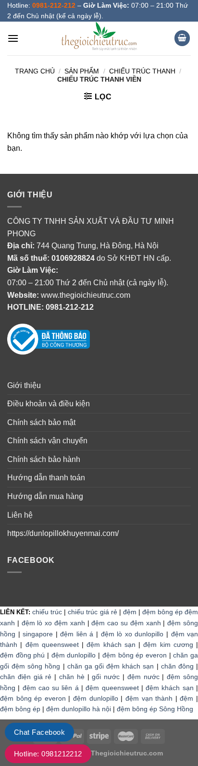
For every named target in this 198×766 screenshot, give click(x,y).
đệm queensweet (52, 644)
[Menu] (13, 38)
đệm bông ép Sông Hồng (155, 709)
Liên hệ (20, 515)
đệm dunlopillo (73, 655)
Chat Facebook (39, 732)
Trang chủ (35, 71)
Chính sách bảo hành (43, 459)
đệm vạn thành (149, 698)
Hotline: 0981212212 (48, 754)
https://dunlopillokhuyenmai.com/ (63, 533)
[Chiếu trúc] (99, 38)
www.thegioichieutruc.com (85, 295)
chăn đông (177, 666)
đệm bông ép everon (134, 655)
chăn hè (72, 677)
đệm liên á (76, 634)
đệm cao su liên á (51, 688)
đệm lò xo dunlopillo (132, 634)
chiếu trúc (47, 612)
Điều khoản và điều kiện (48, 404)
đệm (129, 612)
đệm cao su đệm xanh (126, 623)
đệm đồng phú (22, 655)
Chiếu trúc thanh (142, 71)
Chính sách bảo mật (41, 422)
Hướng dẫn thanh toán (46, 478)
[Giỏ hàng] (182, 38)
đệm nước (143, 677)
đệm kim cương (168, 644)
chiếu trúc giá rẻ (92, 612)
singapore (38, 634)
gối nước (106, 677)
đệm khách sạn (111, 644)
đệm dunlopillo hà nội (78, 709)
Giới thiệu (24, 385)
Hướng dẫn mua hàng (45, 496)
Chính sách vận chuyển (47, 441)
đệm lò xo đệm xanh (53, 623)
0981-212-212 (70, 307)
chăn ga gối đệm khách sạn (110, 666)
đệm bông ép (20, 709)
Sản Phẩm (81, 71)
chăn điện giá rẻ (25, 677)
